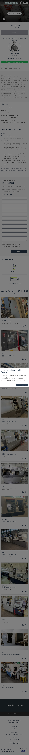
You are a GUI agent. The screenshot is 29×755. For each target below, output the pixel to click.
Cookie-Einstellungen (8, 385)
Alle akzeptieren (22, 385)
